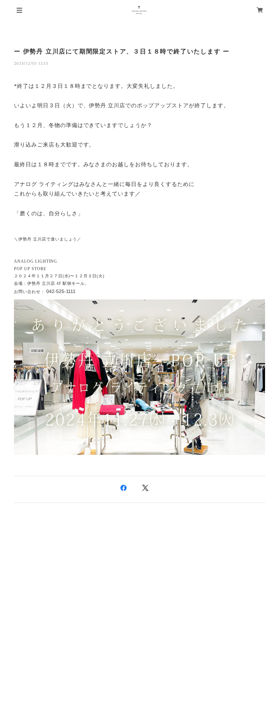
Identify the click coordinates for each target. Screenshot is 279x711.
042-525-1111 (61, 291)
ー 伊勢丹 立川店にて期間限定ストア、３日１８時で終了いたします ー (122, 51)
